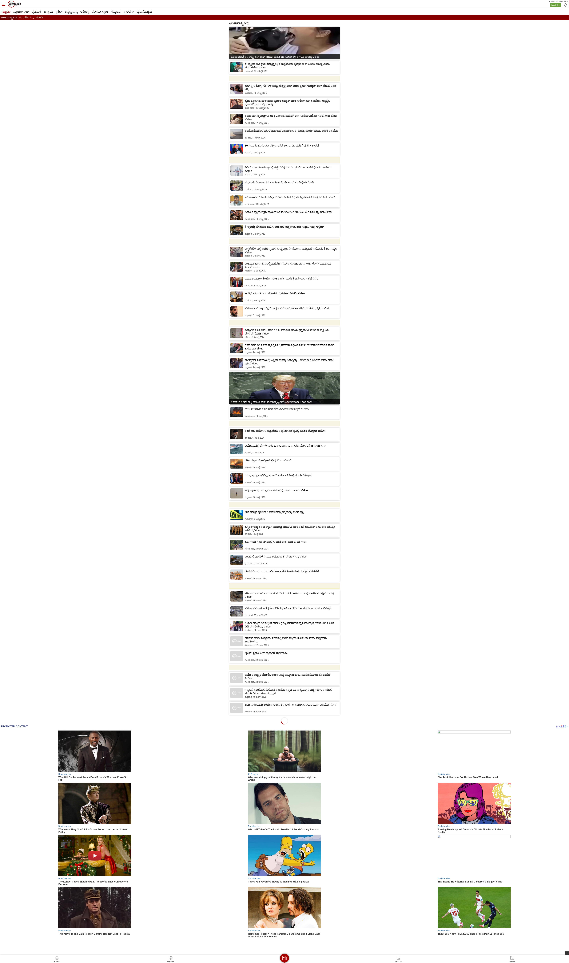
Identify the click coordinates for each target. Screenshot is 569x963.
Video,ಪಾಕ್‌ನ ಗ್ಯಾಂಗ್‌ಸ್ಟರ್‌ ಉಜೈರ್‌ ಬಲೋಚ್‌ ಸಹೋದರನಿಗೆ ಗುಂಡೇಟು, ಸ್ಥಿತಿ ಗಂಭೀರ (287, 308)
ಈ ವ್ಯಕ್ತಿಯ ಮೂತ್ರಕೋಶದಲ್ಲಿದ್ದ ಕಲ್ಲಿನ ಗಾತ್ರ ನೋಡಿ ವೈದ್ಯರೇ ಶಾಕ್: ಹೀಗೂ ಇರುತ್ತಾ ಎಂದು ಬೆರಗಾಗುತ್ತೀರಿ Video (287, 65)
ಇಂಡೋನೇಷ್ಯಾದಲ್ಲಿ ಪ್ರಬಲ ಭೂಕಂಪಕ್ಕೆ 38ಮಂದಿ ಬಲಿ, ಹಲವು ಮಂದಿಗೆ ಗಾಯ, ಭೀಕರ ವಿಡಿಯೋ (291, 130)
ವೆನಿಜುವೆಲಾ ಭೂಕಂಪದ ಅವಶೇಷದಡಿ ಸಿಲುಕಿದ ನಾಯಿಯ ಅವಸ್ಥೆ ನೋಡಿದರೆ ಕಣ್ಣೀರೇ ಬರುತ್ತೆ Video (289, 594)
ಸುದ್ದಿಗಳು (5, 11)
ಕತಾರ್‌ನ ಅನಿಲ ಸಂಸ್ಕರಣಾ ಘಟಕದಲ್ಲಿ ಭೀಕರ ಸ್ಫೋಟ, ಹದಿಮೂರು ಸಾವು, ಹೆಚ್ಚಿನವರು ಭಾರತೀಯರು (286, 639)
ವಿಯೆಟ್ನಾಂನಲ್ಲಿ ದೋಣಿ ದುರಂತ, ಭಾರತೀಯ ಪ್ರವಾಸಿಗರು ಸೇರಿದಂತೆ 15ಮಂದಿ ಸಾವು (285, 445)
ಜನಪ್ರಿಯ (48, 11)
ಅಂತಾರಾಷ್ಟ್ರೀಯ (9, 17)
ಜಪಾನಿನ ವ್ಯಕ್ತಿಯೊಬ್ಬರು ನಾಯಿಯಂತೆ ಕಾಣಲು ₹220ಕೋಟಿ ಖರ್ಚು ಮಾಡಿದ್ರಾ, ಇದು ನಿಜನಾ (288, 212)
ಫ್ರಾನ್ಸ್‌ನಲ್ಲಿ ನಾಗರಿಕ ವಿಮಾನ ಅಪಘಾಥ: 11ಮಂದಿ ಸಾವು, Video (276, 556)
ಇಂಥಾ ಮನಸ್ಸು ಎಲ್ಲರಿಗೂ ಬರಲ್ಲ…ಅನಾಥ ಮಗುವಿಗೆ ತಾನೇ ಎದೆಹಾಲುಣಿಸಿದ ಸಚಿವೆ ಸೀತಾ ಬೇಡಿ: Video (291, 117)
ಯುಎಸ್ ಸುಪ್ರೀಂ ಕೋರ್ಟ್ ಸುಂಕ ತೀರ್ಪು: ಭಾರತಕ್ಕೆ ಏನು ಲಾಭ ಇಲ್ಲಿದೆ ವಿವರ (281, 278)
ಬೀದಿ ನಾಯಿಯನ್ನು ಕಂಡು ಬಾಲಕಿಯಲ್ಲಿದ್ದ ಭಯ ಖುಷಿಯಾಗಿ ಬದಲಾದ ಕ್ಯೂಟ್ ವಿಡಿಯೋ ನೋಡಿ (291, 704)
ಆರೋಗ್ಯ (84, 11)
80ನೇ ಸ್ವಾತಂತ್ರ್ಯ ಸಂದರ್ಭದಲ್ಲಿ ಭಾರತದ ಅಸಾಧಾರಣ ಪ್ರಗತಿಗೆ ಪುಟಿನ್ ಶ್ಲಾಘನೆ (282, 145)
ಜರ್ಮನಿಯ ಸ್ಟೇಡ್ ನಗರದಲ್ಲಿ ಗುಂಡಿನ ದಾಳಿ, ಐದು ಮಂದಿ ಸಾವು (275, 541)
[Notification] (565, 5)
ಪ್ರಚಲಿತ (39, 17)
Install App (555, 5)
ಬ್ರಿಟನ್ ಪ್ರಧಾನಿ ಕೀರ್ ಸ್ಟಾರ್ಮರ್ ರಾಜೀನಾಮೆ (266, 653)
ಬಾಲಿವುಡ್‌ (129, 11)
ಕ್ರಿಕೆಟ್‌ (59, 11)
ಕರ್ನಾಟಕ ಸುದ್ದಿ (26, 17)
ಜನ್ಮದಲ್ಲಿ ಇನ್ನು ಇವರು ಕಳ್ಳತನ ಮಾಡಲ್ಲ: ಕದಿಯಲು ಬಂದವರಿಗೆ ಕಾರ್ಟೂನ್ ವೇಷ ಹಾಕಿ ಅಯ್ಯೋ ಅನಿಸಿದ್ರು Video (290, 528)
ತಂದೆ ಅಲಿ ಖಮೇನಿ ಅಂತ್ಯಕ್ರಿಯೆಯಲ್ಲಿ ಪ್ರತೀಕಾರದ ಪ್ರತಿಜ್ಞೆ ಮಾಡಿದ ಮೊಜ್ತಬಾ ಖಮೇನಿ (285, 430)
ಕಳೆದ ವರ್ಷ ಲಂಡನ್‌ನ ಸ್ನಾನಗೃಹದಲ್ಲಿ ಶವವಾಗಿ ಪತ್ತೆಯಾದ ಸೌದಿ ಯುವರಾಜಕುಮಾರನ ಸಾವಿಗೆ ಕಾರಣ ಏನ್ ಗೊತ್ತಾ (289, 346)
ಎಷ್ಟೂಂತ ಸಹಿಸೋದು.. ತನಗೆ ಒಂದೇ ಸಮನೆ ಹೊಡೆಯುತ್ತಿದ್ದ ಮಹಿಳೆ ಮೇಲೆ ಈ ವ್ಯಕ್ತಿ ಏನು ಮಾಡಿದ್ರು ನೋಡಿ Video (287, 331)
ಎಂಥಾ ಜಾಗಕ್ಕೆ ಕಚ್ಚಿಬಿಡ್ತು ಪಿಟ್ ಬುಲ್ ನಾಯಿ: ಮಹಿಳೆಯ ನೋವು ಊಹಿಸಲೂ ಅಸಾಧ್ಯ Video (275, 56)
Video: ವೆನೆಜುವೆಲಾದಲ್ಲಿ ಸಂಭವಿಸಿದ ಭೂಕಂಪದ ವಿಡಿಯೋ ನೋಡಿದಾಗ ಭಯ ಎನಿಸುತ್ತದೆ (288, 608)
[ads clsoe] (567, 953)
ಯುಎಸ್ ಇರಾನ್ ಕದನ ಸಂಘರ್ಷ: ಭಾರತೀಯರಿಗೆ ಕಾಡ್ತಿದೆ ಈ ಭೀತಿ (277, 409)
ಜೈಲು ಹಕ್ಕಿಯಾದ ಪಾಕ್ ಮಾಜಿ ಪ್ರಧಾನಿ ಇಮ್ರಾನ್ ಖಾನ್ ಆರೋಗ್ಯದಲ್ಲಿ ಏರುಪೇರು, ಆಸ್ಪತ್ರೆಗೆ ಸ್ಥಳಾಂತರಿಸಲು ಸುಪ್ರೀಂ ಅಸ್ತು (287, 102)
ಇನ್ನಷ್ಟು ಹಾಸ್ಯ (71, 11)
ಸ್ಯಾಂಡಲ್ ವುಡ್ (21, 11)
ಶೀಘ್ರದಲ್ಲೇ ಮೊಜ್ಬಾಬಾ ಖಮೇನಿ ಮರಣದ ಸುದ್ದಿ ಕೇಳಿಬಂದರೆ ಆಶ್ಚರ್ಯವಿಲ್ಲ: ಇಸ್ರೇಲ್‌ (284, 226)
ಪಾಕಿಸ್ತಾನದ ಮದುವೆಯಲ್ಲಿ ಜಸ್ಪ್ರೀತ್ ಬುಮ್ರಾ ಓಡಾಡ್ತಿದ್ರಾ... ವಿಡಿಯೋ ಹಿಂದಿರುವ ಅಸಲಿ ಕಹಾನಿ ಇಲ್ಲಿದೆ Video (289, 361)
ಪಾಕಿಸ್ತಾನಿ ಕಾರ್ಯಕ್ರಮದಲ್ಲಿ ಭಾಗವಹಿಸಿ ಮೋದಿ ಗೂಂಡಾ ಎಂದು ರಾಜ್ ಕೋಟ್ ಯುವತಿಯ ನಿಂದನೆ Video (288, 265)
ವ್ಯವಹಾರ (36, 11)
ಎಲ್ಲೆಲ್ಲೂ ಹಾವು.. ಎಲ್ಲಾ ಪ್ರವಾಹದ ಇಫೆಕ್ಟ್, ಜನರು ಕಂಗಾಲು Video (276, 490)
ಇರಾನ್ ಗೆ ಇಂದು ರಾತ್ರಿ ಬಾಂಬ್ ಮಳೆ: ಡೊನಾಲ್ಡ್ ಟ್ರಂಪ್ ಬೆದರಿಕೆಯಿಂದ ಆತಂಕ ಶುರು (271, 402)
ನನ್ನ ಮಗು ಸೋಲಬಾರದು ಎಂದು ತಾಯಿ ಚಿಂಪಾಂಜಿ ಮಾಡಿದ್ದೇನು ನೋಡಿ (279, 182)
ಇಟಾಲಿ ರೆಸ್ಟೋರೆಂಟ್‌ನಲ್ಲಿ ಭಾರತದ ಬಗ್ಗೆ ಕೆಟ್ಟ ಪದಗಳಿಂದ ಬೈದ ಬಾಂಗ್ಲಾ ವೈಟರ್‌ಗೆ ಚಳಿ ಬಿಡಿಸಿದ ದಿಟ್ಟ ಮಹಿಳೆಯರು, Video (289, 624)
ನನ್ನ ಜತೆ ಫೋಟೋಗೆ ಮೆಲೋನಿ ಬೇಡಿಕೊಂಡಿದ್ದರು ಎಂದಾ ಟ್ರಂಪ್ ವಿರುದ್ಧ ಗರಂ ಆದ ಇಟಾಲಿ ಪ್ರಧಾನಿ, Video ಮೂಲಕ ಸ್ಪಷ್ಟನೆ (288, 691)
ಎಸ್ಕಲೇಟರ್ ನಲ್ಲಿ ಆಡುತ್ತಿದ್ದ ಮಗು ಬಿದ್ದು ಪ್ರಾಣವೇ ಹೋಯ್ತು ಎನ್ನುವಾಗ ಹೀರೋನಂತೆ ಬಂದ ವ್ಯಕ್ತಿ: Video (291, 250)
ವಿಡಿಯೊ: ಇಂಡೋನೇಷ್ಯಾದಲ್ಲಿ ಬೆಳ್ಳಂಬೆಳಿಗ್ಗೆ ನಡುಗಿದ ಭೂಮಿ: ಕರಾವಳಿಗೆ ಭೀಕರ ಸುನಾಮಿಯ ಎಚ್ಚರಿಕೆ (288, 169)
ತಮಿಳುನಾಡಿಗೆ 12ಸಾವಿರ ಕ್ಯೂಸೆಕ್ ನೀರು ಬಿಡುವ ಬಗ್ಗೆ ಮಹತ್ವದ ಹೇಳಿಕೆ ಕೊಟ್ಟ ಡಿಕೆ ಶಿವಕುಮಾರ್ (290, 197)
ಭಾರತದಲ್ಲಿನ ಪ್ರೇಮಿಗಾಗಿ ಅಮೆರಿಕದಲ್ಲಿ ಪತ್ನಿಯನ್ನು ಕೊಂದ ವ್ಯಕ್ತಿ (274, 512)
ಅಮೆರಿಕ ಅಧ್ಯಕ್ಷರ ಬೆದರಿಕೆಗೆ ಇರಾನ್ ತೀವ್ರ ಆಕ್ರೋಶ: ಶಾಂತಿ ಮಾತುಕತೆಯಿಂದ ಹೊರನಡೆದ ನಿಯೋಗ (287, 676)
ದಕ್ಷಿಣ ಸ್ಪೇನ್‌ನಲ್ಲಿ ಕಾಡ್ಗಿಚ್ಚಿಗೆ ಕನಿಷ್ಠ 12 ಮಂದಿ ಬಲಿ (268, 460)
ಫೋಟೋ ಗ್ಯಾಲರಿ (100, 11)
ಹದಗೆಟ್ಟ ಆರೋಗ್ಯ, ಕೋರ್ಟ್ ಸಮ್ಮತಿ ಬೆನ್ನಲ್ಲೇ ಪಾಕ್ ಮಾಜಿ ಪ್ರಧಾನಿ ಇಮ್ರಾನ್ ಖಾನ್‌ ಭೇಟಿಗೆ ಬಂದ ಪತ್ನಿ (290, 87)
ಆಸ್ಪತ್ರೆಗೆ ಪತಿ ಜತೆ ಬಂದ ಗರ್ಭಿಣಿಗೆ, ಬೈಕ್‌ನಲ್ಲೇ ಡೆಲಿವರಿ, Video (275, 293)
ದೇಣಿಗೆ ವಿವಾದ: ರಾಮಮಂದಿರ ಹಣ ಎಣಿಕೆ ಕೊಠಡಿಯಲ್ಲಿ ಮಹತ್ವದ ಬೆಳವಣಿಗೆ (282, 571)
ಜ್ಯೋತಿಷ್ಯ (116, 11)
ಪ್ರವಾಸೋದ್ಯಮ (144, 11)
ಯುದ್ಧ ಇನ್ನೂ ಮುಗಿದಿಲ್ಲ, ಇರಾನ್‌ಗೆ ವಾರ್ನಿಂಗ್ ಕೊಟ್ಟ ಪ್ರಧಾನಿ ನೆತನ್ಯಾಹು (278, 475)
